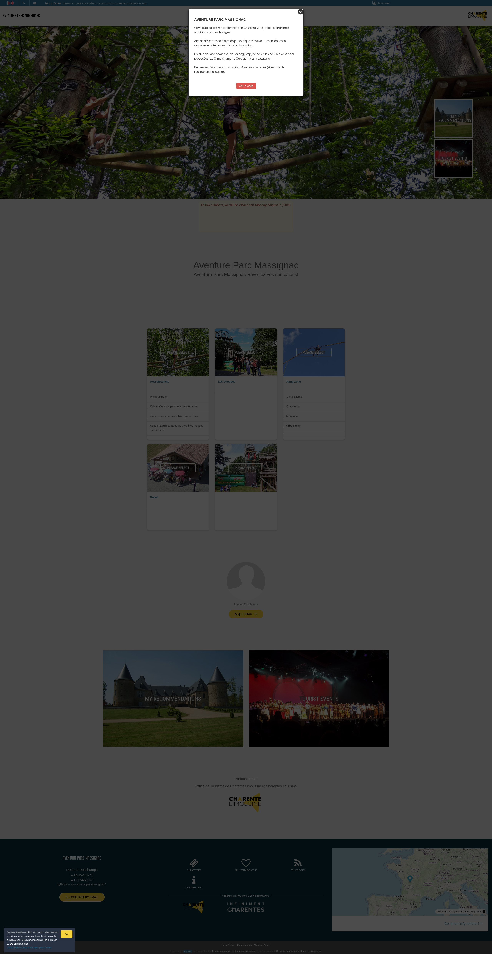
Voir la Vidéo (246, 86)
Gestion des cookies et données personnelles (29, 947)
